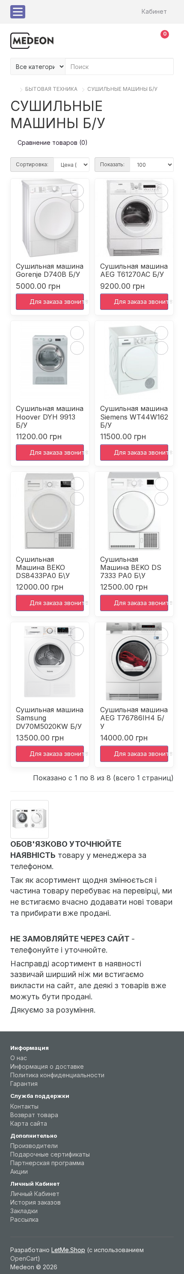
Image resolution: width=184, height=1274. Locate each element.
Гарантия (24, 1083)
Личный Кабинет (34, 1193)
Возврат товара (34, 1114)
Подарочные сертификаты (50, 1154)
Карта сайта (28, 1123)
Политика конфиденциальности (57, 1075)
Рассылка (24, 1219)
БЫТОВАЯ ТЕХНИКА (51, 89)
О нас (18, 1057)
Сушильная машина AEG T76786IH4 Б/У (134, 718)
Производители (34, 1145)
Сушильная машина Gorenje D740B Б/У (49, 270)
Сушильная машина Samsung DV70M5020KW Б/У (49, 718)
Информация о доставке (47, 1066)
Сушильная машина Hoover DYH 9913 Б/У (49, 417)
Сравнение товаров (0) (53, 142)
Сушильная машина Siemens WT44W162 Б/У (134, 417)
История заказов (35, 1202)
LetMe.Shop (68, 1249)
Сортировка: (32, 164)
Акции (19, 1171)
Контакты (24, 1106)
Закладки (24, 1210)
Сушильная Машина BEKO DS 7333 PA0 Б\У (130, 567)
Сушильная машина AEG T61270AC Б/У (134, 270)
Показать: (112, 164)
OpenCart (24, 1258)
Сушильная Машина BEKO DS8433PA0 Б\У (43, 567)
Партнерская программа (47, 1162)
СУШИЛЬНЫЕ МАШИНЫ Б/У (122, 89)
